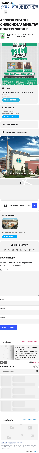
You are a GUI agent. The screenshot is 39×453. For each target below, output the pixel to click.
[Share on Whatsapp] (21, 249)
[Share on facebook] (5, 249)
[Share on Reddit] (25, 249)
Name (2, 299)
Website (3, 318)
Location (9, 108)
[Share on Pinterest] (17, 249)
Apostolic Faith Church (9, 111)
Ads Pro (36, 451)
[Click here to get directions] (34, 205)
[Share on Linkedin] (13, 249)
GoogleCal (22, 132)
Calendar (10, 132)
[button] (5, 12)
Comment (4, 270)
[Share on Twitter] (9, 249)
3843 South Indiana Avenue (10, 113)
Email (2, 308)
